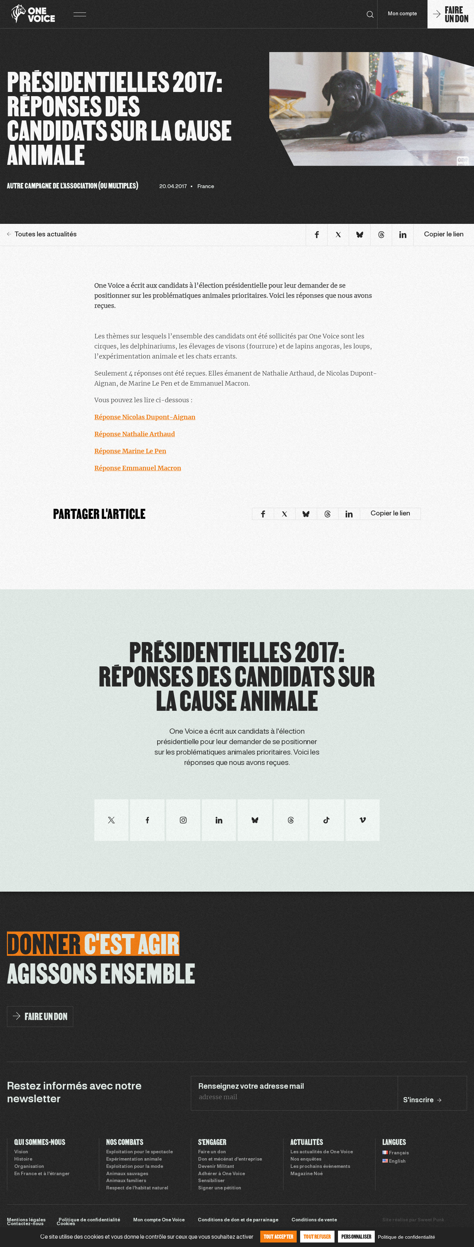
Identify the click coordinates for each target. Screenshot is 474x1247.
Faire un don (212, 1152)
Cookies (66, 1224)
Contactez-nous (25, 1224)
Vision (21, 1152)
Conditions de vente (314, 1220)
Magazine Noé (306, 1174)
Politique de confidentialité (89, 1220)
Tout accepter (279, 1236)
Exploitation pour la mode (134, 1167)
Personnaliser (356, 1236)
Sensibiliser (211, 1181)
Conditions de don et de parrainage (238, 1220)
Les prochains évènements (320, 1167)
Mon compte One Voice (159, 1220)
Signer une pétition (219, 1188)
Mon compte (402, 14)
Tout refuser (317, 1236)
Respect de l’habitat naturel (137, 1188)
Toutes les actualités (46, 234)
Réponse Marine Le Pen (130, 451)
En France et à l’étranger (42, 1174)
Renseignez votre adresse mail (251, 1086)
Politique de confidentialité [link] (406, 1237)
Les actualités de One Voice (321, 1152)
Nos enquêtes (305, 1159)
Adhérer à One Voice (221, 1174)
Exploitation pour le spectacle (139, 1152)
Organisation (29, 1167)
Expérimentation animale (134, 1159)
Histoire (23, 1159)
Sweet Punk (431, 1220)
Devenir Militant (216, 1167)
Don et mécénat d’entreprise (230, 1159)
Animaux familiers (126, 1181)
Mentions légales (26, 1220)
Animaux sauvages (127, 1174)
